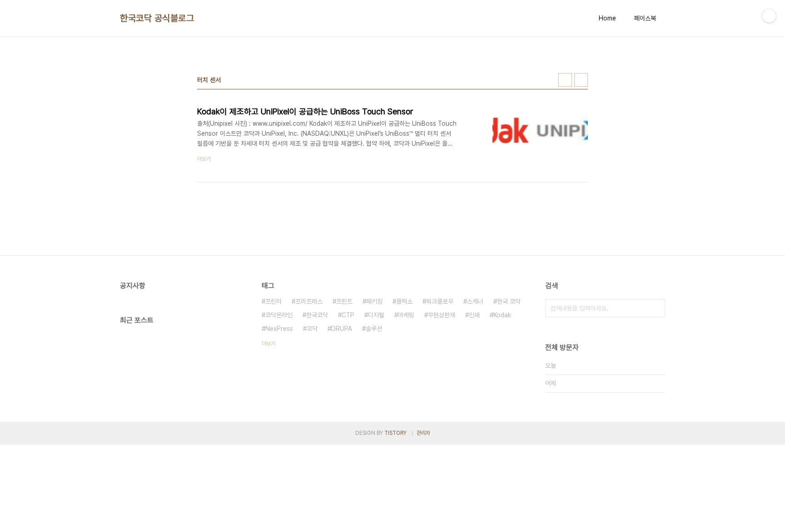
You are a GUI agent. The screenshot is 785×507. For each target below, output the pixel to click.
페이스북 (645, 18)
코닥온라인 (279, 315)
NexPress (279, 328)
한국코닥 (317, 315)
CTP (348, 315)
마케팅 (406, 315)
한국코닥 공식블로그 (157, 18)
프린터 (273, 301)
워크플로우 (439, 301)
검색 (656, 308)
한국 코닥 (509, 301)
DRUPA (341, 328)
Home (607, 18)
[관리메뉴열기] (769, 16)
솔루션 (374, 328)
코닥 (312, 328)
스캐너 (475, 301)
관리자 (423, 433)
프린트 (344, 301)
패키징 (374, 301)
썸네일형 (565, 80)
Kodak (502, 315)
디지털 (376, 315)
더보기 (268, 343)
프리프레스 (309, 301)
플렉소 (404, 301)
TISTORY (395, 433)
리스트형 (581, 80)
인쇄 (474, 315)
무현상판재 (441, 315)
